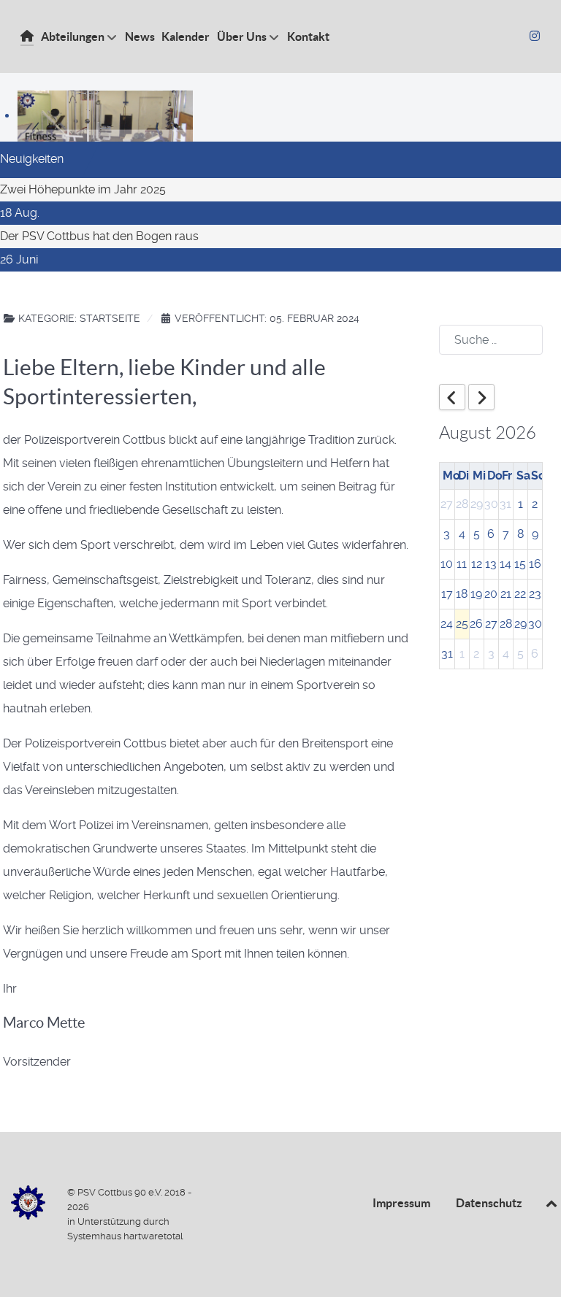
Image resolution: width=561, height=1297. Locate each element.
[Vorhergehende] (452, 397)
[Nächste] (481, 397)
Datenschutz (489, 1202)
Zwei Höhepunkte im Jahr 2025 (83, 189)
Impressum (401, 1202)
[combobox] (491, 340)
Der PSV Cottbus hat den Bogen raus (99, 236)
